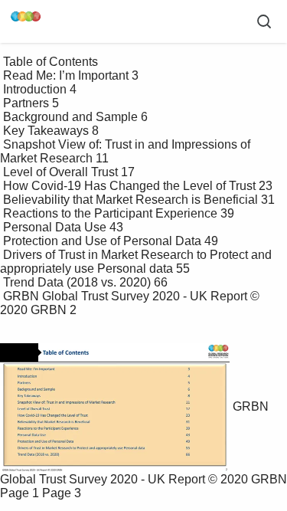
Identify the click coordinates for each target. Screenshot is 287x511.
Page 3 (61, 493)
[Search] (264, 21)
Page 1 (19, 493)
